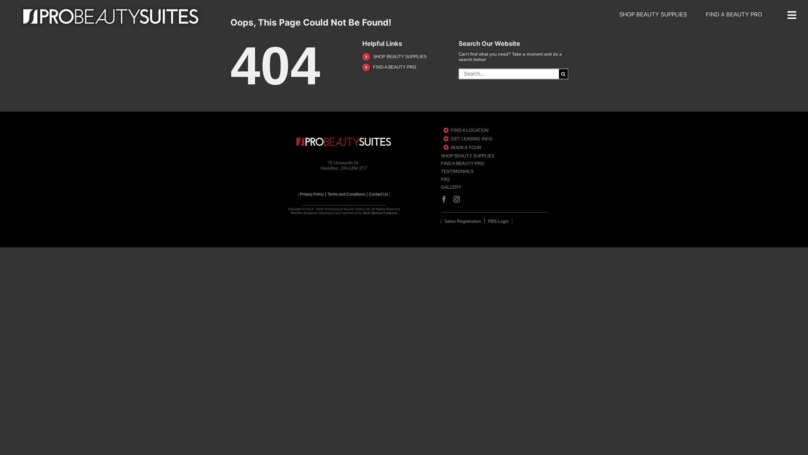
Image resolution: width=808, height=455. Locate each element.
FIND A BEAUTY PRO (394, 67)
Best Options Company (380, 213)
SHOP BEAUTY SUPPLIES (399, 56)
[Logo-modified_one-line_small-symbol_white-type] (343, 141)
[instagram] (457, 199)
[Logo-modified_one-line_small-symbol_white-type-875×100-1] (110, 16)
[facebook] (444, 199)
